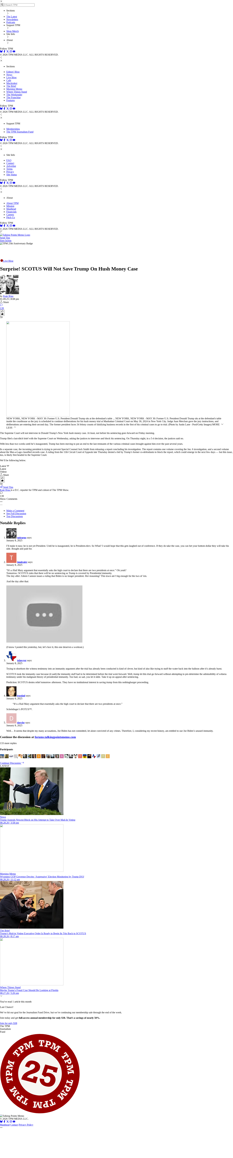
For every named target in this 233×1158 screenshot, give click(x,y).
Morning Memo (14, 89)
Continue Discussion (10, 763)
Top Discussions (14, 516)
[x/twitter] (8, 51)
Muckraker (11, 83)
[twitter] (7, 1122)
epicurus (21, 537)
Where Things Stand (16, 91)
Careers (10, 214)
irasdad (21, 695)
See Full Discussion (16, 513)
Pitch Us (10, 217)
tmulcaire (22, 562)
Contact (10, 163)
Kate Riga (8, 296)
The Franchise (13, 97)
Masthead (11, 209)
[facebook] (4, 51)
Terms (9, 169)
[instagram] (11, 51)
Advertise (11, 166)
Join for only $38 (8, 1023)
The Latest (11, 16)
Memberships (13, 129)
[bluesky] (1, 51)
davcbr (21, 722)
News (9, 74)
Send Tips (5, 237)
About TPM (12, 203)
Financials (11, 211)
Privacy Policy (26, 1124)
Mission (10, 206)
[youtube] (14, 51)
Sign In (3, 240)
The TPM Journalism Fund (19, 131)
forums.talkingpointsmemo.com (55, 737)
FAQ (8, 160)
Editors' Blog (12, 71)
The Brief (11, 86)
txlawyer (21, 660)
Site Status (11, 174)
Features (10, 100)
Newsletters (12, 19)
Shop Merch (12, 31)
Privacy (10, 171)
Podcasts (10, 22)
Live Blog (11, 77)
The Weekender (14, 94)
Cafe (8, 80)
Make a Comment (15, 510)
